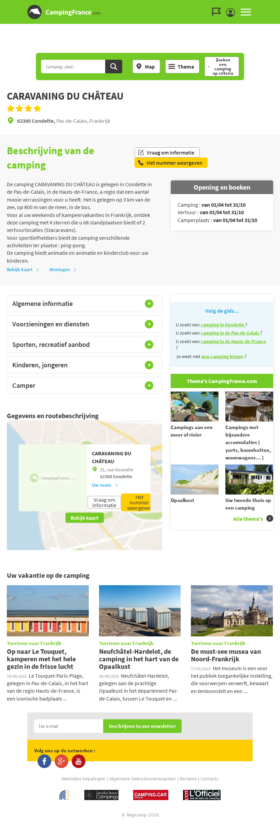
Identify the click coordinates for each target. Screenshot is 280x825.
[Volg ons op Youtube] (78, 761)
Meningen (60, 269)
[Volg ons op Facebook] (44, 761)
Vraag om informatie (170, 152)
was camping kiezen (222, 356)
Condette (122, 476)
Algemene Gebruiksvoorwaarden (142, 779)
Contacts (209, 779)
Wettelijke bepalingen (83, 779)
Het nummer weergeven (139, 502)
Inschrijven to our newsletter (142, 726)
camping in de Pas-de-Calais (230, 333)
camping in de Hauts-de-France (233, 341)
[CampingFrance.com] (140, 11)
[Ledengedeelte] (232, 13)
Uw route (101, 485)
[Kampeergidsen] (218, 12)
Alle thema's (248, 518)
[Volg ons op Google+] (61, 761)
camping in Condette (223, 325)
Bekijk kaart (19, 269)
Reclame (188, 779)
